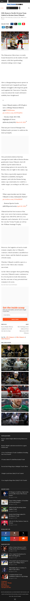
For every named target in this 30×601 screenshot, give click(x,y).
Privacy (4, 584)
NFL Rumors (10, 337)
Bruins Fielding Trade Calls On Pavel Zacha (12, 381)
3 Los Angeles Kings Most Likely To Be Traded (14, 480)
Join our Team (6, 583)
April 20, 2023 (21, 206)
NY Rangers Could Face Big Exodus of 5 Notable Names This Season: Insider (18, 493)
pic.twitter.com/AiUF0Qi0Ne (13, 113)
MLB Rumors (5, 339)
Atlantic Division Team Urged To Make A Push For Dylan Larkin (14, 394)
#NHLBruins (10, 110)
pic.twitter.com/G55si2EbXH (12, 199)
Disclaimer (5, 586)
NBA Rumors (20, 337)
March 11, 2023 (21, 122)
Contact (4, 581)
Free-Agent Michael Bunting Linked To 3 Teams (14, 408)
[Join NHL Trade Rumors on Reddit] (23, 538)
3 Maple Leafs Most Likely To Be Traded (12, 473)
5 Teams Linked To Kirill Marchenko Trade (13, 459)
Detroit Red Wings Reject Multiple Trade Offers (14, 466)
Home (2, 8)
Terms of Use (6, 587)
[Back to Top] (15, 599)
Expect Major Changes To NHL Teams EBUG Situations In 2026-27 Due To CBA (13, 421)
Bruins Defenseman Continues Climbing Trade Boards (13, 367)
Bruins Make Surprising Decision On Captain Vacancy (13, 353)
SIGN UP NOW (15, 319)
